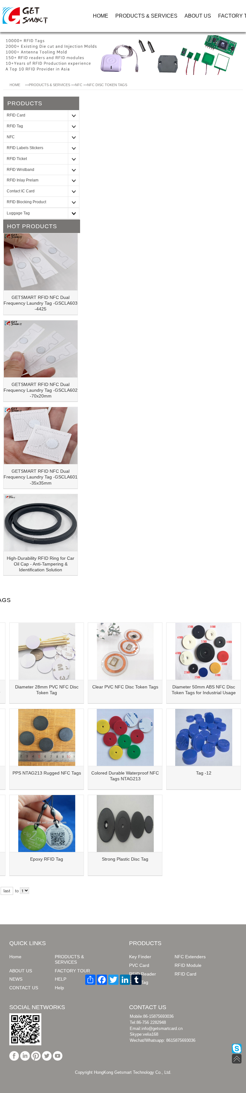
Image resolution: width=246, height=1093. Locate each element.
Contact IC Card (21, 191)
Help (59, 987)
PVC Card (139, 965)
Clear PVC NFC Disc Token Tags (125, 686)
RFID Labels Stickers (25, 148)
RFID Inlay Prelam (22, 180)
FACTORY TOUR (72, 970)
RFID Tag (15, 126)
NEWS (15, 979)
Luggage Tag (18, 213)
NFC (78, 85)
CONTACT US (23, 987)
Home (15, 956)
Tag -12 (203, 773)
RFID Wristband (20, 169)
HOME (100, 16)
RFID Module (188, 965)
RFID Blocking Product (26, 202)
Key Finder (140, 956)
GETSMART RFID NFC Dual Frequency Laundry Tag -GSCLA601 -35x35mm (41, 477)
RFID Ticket (17, 159)
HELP (60, 979)
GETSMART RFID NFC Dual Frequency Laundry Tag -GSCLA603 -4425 (41, 303)
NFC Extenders (190, 956)
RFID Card (16, 115)
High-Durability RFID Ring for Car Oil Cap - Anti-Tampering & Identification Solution (40, 564)
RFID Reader (142, 973)
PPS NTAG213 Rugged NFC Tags (46, 773)
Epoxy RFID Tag (46, 859)
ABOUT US (197, 16)
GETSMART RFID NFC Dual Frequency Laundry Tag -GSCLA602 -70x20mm (41, 390)
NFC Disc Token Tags (107, 85)
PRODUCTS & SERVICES (146, 16)
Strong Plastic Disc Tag (125, 859)
